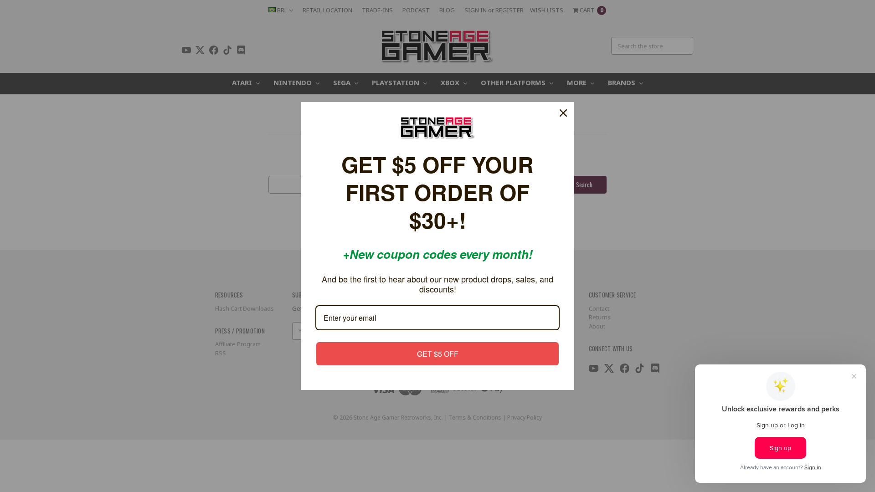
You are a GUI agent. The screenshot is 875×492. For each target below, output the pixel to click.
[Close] (563, 133)
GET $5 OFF (437, 334)
